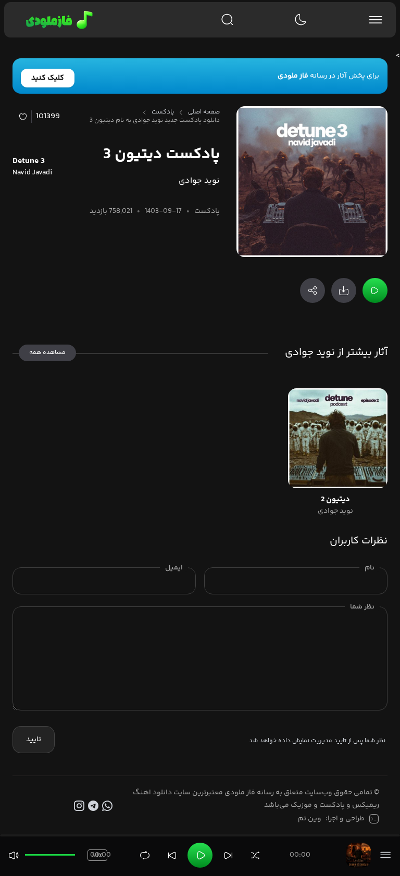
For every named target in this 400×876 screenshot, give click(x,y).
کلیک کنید (47, 78)
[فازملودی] (57, 19)
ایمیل (174, 568)
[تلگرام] (94, 806)
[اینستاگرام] (81, 806)
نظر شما (362, 607)
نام (369, 568)
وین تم (309, 818)
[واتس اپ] (109, 806)
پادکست (163, 112)
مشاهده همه (47, 353)
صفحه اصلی (204, 112)
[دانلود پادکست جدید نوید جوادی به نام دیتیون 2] (338, 438)
